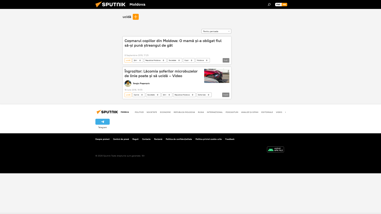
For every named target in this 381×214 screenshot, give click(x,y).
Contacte (146, 139)
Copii (186, 60)
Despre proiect (102, 139)
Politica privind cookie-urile (209, 139)
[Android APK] (275, 150)
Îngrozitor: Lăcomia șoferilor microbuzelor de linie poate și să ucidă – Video (161, 73)
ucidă (127, 16)
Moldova (200, 60)
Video (279, 112)
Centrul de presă (121, 139)
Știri (135, 60)
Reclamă (158, 139)
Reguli (135, 139)
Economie (165, 112)
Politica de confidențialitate (179, 139)
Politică (139, 112)
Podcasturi (232, 112)
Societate (172, 60)
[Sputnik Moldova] (111, 8)
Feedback (229, 139)
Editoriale (202, 95)
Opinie (136, 95)
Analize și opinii (249, 112)
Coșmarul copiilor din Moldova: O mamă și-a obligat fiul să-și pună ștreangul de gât (173, 43)
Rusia (201, 112)
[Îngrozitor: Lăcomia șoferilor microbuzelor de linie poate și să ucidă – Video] (216, 76)
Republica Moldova (152, 60)
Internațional (215, 112)
